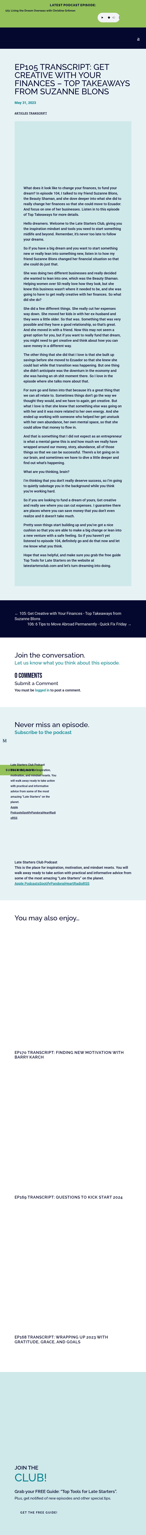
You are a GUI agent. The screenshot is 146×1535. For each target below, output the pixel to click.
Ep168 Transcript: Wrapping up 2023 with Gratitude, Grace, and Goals (61, 1339)
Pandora (36, 812)
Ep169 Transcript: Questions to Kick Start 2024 (69, 1197)
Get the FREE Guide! (39, 1512)
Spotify (26, 812)
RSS (14, 818)
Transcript (38, 113)
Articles (21, 113)
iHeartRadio (73, 883)
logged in (42, 690)
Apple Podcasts (27, 883)
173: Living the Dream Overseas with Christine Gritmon (40, 10)
